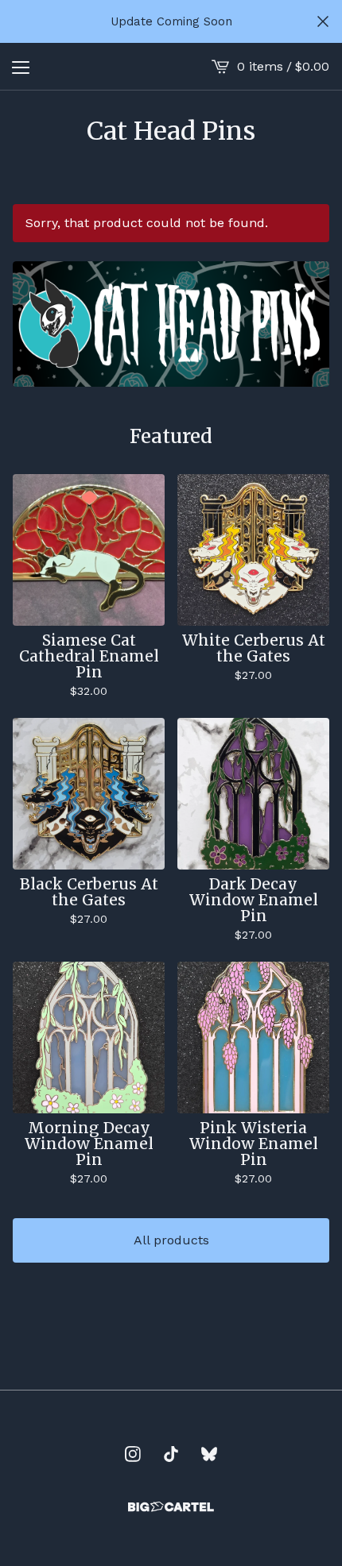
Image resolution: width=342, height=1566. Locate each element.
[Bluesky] (209, 1454)
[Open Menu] (21, 67)
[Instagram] (133, 1454)
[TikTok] (171, 1454)
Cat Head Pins (171, 131)
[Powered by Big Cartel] (171, 1506)
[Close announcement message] (323, 21)
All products (171, 1240)
